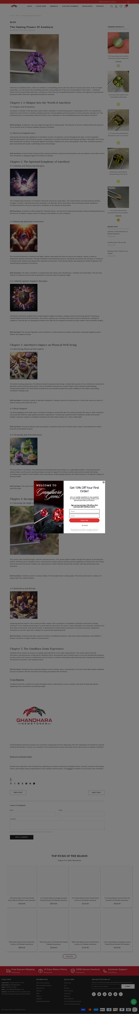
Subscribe (84, 520)
